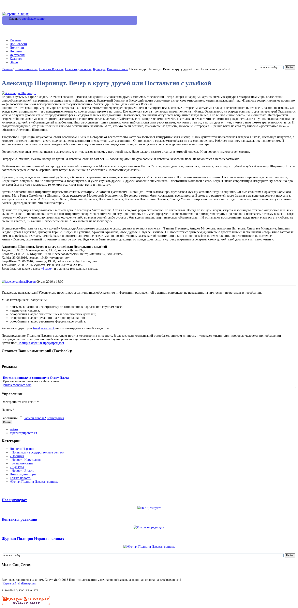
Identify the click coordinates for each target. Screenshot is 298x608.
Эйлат (14, 62)
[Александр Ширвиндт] (19, 93)
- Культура (17, 467)
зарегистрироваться (23, 433)
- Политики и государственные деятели (37, 452)
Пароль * (8, 409)
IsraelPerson (28, 281)
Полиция (16, 51)
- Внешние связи (21, 463)
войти (14, 429)
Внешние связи (117, 69)
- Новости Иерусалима (25, 459)
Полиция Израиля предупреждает (40, 343)
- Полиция (17, 456)
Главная (15, 40)
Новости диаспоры (78, 69)
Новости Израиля (51, 69)
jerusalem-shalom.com (17, 385)
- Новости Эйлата (22, 470)
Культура (16, 58)
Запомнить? (10, 418)
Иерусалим (17, 55)
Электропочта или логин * (20, 402)
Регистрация (55, 418)
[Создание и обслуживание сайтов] (26, 604)
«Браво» (47, 268)
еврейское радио (33, 18)
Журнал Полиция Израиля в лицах (34, 481)
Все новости (18, 44)
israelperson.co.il (44, 328)
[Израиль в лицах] (15, 14)
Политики (17, 47)
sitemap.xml (28, 583)
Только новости (26, 69)
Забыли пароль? (35, 418)
